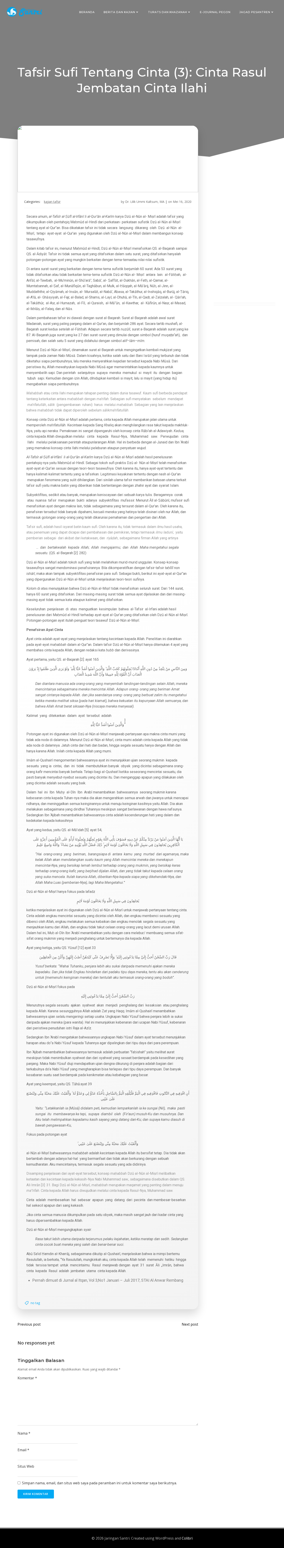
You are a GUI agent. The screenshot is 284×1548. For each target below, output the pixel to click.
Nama (24, 1433)
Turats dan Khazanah (167, 12)
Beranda (87, 12)
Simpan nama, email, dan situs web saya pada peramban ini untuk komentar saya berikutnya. (99, 1483)
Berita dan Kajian (119, 12)
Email (23, 1449)
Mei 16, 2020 (182, 202)
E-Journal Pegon (215, 12)
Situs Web (26, 1466)
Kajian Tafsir (52, 202)
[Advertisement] (244, 236)
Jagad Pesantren (254, 12)
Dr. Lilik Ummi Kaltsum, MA (144, 202)
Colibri (187, 1538)
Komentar (27, 1378)
